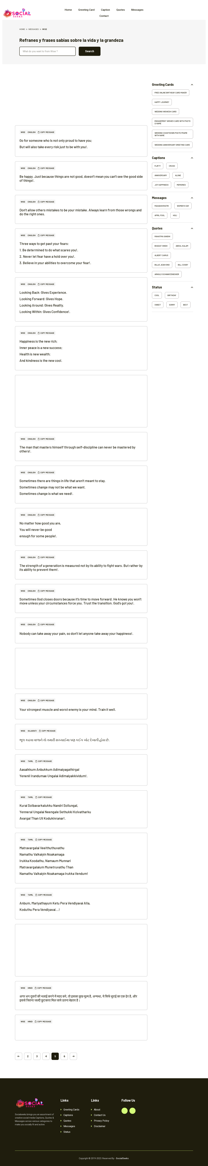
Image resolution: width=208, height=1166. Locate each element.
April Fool (160, 215)
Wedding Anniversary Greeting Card (172, 145)
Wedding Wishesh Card (165, 111)
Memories (181, 185)
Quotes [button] (157, 228)
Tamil (30, 761)
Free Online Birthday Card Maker (171, 92)
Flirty (158, 166)
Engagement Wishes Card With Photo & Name (172, 122)
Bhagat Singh (161, 246)
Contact (104, 15)
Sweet (158, 305)
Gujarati (32, 731)
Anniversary (161, 175)
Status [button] (157, 287)
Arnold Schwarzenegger (167, 274)
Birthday (171, 295)
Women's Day (183, 206)
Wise (23, 132)
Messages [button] (159, 198)
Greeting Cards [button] (163, 84)
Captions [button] (158, 158)
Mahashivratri (162, 206)
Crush (172, 166)
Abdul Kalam (182, 246)
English (31, 132)
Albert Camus (161, 255)
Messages (137, 9)
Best (185, 305)
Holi (175, 215)
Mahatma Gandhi (162, 236)
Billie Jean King (162, 265)
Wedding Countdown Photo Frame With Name (171, 134)
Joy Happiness (162, 185)
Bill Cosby (183, 265)
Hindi (30, 988)
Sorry (172, 305)
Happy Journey (162, 102)
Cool (157, 295)
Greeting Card (86, 9)
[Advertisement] (81, 104)
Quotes (120, 9)
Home (68, 9)
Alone (178, 175)
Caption (105, 9)
